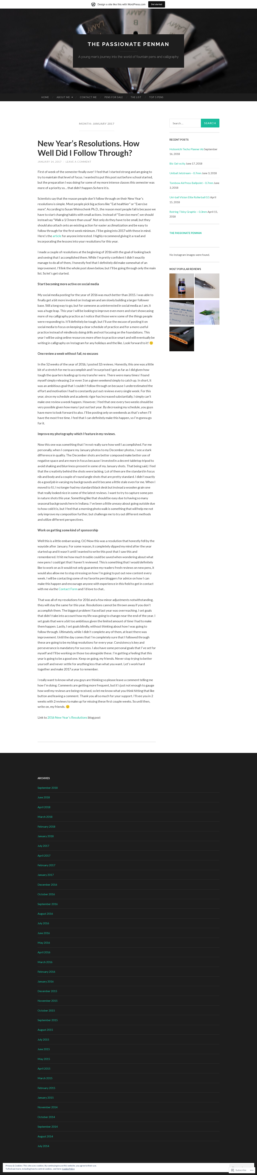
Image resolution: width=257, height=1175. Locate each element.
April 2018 (44, 807)
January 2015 (46, 1097)
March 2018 (45, 816)
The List (136, 97)
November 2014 (48, 1107)
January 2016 (46, 981)
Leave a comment (78, 161)
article (57, 236)
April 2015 (44, 1068)
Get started (156, 4)
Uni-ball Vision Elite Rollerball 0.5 (189, 197)
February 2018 (46, 826)
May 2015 (44, 1058)
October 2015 (46, 1010)
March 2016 (45, 962)
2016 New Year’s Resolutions (67, 717)
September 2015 (48, 1020)
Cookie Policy (68, 1168)
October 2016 (46, 894)
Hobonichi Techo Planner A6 (186, 149)
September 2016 (48, 904)
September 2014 (48, 1126)
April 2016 (44, 952)
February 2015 (46, 1087)
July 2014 (43, 1146)
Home (45, 97)
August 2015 (45, 1029)
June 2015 (44, 1049)
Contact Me (88, 97)
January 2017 (46, 874)
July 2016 (43, 923)
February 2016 (46, 971)
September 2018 (48, 787)
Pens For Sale (114, 97)
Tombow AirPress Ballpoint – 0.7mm (191, 182)
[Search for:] (194, 123)
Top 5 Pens (156, 97)
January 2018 (46, 836)
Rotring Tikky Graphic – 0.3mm (188, 211)
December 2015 (47, 991)
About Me (63, 97)
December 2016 (47, 884)
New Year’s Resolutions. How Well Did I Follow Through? (89, 148)
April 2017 (44, 855)
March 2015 (45, 1078)
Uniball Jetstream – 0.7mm (185, 173)
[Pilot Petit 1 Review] (207, 313)
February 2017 (46, 865)
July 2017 (43, 845)
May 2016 (44, 942)
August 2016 (45, 913)
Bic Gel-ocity (177, 163)
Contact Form (68, 589)
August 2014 (45, 1136)
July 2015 (43, 1039)
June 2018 (44, 797)
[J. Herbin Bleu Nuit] (181, 286)
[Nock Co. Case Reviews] (181, 339)
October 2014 (46, 1117)
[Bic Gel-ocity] (207, 286)
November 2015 (48, 1000)
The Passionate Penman (128, 44)
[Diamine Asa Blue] (181, 313)
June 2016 (44, 933)
